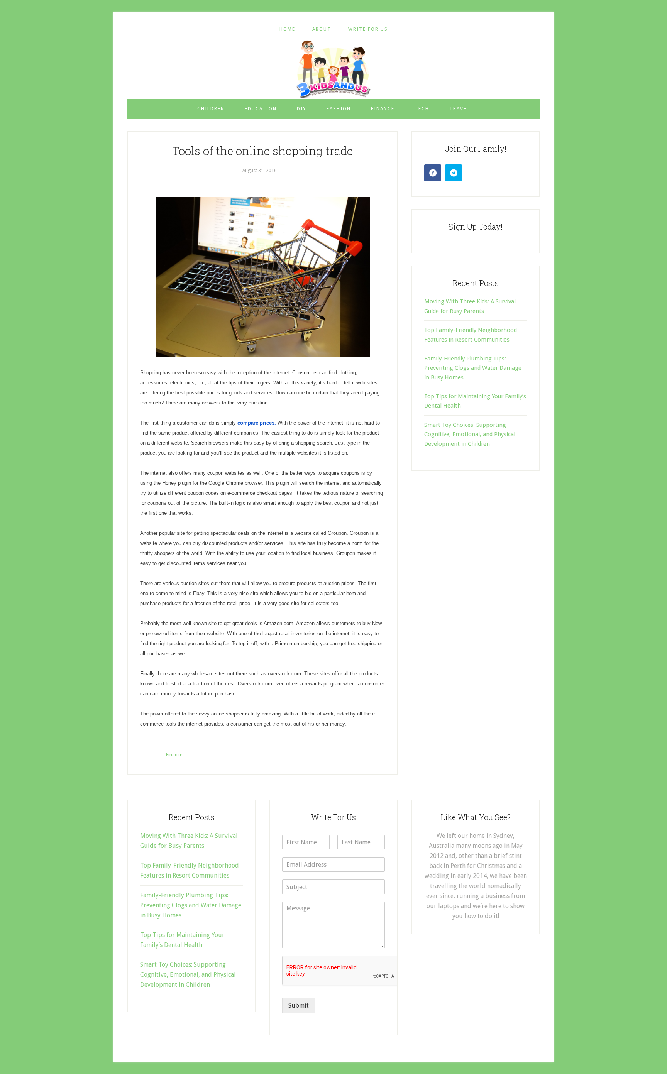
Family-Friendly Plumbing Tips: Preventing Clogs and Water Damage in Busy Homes (472, 368)
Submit (298, 1005)
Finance (174, 755)
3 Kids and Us (333, 69)
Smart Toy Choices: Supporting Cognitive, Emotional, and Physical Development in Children (469, 434)
